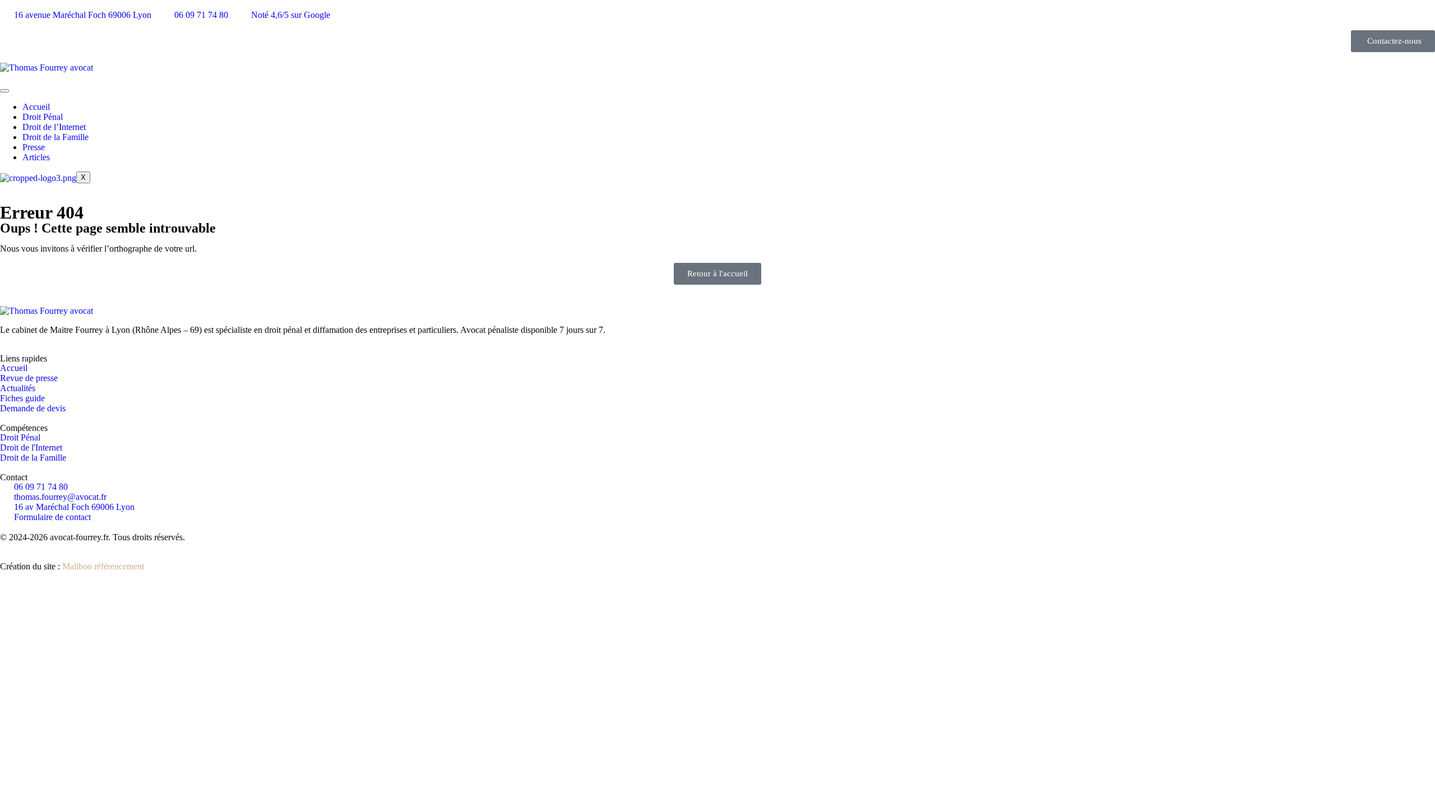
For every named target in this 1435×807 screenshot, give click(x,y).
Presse (33, 147)
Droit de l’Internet (54, 127)
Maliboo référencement (103, 566)
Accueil (36, 107)
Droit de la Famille (55, 137)
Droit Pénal (42, 117)
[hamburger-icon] (4, 90)
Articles (36, 157)
